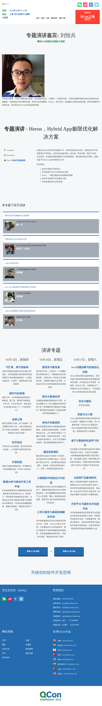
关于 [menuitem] (4, 653)
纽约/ (65, 660)
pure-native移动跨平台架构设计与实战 (20, 287)
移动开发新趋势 (18, 160)
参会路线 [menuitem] (29, 649)
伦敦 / (65, 641)
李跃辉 (19, 272)
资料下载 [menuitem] (62, 18)
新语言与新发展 (51, 367)
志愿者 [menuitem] (28, 645)
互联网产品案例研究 (85, 477)
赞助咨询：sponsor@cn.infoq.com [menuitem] (66, 612)
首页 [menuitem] (37, 18)
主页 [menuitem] (4, 640)
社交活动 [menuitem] (5, 658)
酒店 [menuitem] (4, 645)
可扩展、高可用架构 (17, 367)
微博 (85, 5)
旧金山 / (67, 674)
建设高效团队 (51, 451)
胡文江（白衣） (23, 248)
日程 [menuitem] (47, 18)
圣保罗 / (67, 645)
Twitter (97, 5)
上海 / (66, 669)
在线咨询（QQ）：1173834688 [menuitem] (65, 620)
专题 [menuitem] (27, 640)
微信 (79, 5)
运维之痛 (17, 419)
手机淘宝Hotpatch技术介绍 (16, 239)
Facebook (91, 5)
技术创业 (17, 442)
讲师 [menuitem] (42, 18)
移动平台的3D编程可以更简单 (17, 216)
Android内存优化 (12, 263)
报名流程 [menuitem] (29, 653)
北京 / (66, 655)
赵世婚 (19, 296)
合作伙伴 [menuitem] (5, 649)
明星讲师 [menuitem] (54, 18)
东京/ (65, 650)
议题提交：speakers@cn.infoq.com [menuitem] (66, 616)
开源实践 (17, 462)
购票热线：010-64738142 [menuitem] (63, 599)
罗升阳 (19, 320)
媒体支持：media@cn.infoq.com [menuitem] (65, 608)
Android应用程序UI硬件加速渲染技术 (20, 311)
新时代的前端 (17, 393)
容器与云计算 (85, 414)
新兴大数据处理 (51, 396)
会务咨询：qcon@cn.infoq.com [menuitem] (65, 603)
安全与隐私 (85, 401)
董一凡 (19, 224)
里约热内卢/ (68, 664)
